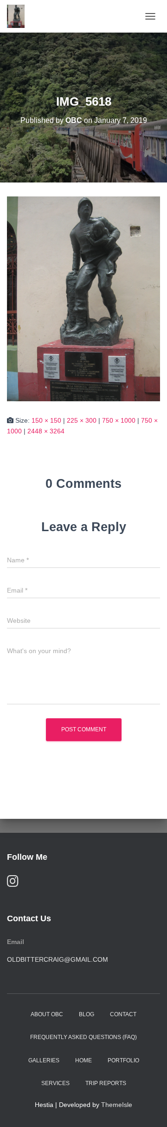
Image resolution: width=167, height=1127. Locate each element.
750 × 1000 (118, 420)
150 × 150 (46, 420)
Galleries (43, 1060)
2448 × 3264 (45, 431)
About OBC (47, 1014)
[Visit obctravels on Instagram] (13, 883)
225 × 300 (81, 420)
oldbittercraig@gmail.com (57, 959)
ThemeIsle (116, 1104)
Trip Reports (105, 1083)
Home (83, 1060)
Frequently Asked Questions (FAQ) (83, 1037)
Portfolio (123, 1060)
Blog (86, 1014)
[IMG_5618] (83, 298)
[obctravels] (19, 16)
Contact (123, 1014)
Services (55, 1083)
